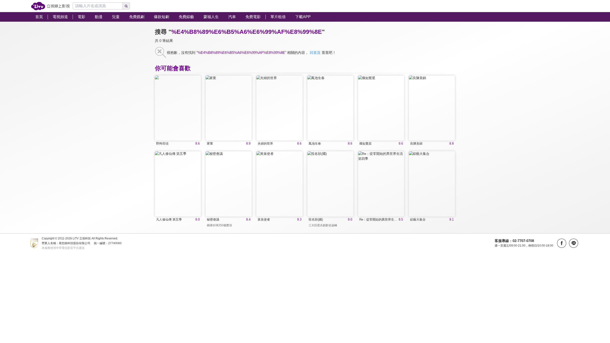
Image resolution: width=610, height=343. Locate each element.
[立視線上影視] (50, 6)
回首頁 (315, 52)
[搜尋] (126, 6)
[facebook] (561, 243)
